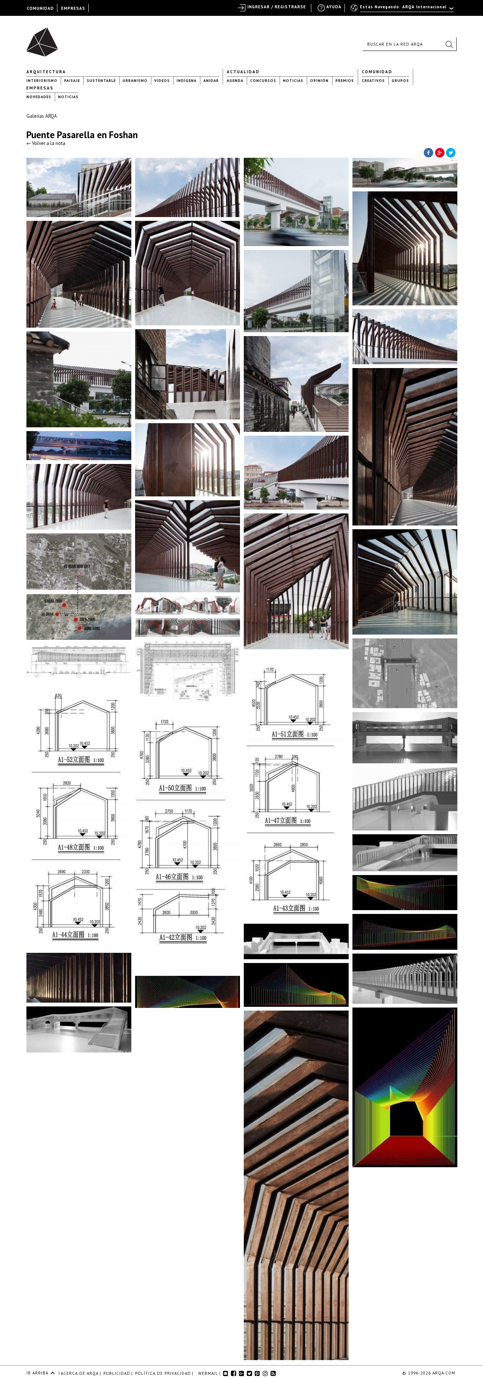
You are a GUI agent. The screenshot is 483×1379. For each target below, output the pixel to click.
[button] (449, 44)
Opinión (319, 80)
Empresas (40, 88)
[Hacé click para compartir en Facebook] (428, 152)
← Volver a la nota (45, 143)
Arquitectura (46, 71)
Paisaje (72, 80)
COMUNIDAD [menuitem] (40, 8)
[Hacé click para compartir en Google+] (439, 152)
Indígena (187, 80)
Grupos (400, 80)
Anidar (211, 80)
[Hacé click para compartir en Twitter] (451, 152)
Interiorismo (41, 80)
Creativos (373, 80)
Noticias (293, 80)
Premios (344, 80)
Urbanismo (135, 80)
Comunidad (377, 71)
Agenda (235, 80)
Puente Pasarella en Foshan (82, 135)
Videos (162, 80)
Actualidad (243, 71)
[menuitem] (403, 10)
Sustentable (101, 80)
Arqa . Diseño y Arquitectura (44, 38)
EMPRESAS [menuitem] (73, 8)
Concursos (263, 80)
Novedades (38, 96)
